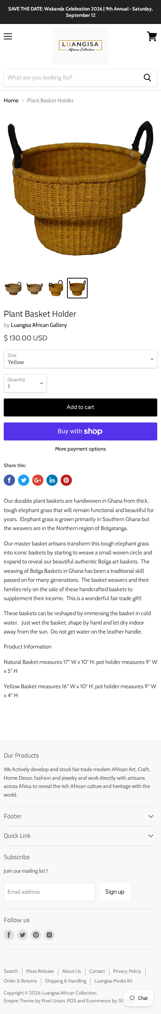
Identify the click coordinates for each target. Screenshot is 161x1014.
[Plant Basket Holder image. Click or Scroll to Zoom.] (80, 192)
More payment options (80, 449)
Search (11, 971)
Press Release (40, 971)
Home (11, 100)
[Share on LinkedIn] (52, 480)
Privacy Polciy (127, 971)
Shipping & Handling (65, 981)
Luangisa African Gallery (39, 325)
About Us (71, 971)
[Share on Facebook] (9, 480)
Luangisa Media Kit (113, 981)
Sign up (114, 891)
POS (71, 1001)
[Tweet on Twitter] (23, 480)
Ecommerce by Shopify (110, 1001)
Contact (97, 971)
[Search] (147, 77)
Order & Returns (20, 981)
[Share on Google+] (37, 480)
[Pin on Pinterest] (66, 480)
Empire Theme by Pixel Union (34, 1001)
